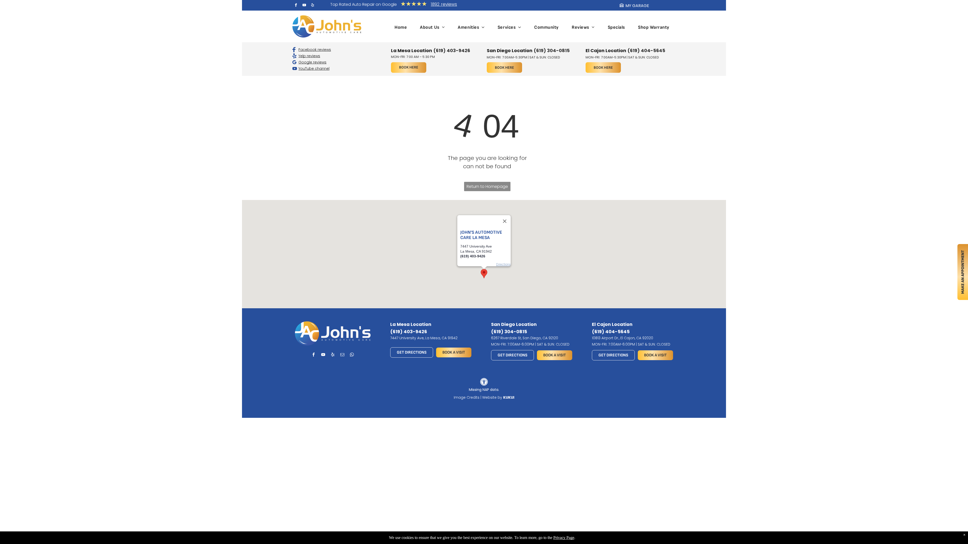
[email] (342, 355)
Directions (503, 264)
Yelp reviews (309, 55)
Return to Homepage (487, 186)
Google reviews (312, 62)
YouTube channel (313, 68)
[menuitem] (400, 27)
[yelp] (312, 6)
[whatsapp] (352, 355)
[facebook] (295, 6)
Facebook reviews (314, 49)
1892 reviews (444, 4)
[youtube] (304, 6)
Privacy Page (563, 537)
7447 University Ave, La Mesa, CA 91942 (424, 338)
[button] (484, 273)
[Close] (505, 221)
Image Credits (466, 397)
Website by (492, 397)
